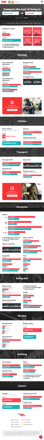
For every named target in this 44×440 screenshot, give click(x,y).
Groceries (22, 23)
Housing (8, 23)
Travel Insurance (27, 422)
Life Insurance (16, 422)
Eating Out (26, 23)
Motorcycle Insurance (17, 426)
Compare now (11, 110)
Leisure (39, 23)
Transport (17, 23)
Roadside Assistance (28, 424)
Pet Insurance (16, 424)
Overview (4, 23)
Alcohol (31, 23)
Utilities (12, 23)
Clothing (35, 23)
